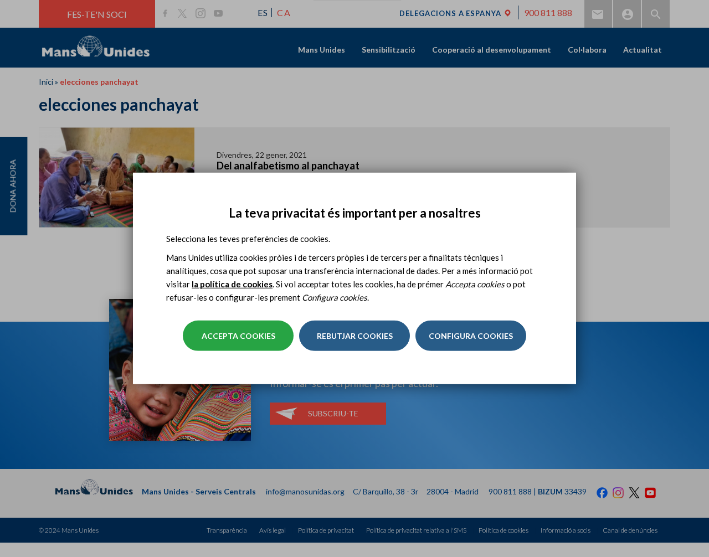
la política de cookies (232, 284)
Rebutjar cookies (355, 336)
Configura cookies (471, 336)
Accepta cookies (238, 336)
